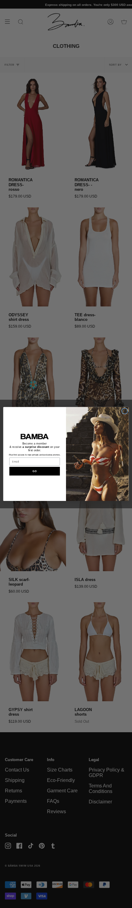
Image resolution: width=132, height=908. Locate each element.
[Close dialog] (124, 411)
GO (35, 471)
